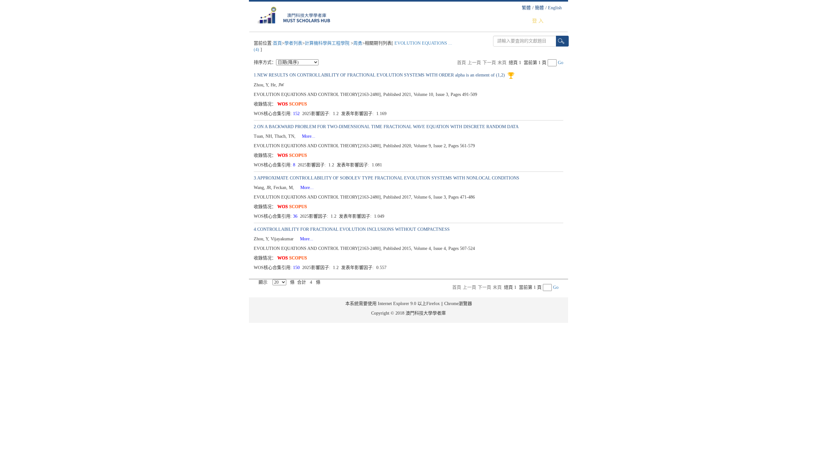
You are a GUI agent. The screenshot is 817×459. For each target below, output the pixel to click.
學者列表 (293, 43)
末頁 (502, 62)
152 (297, 113)
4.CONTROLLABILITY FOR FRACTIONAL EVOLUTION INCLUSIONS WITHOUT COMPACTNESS (352, 229)
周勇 (357, 43)
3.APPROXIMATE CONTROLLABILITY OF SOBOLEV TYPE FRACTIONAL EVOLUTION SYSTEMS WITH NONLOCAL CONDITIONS (386, 178)
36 (296, 216)
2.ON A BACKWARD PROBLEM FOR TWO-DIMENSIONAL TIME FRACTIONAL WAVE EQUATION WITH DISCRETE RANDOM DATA (386, 126)
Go (560, 62)
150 (297, 267)
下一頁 (489, 62)
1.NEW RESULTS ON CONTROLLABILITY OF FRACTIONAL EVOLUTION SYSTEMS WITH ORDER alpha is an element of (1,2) (380, 75)
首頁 (277, 43)
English (555, 7)
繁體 (526, 7)
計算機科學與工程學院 (328, 43)
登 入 (537, 21)
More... (306, 136)
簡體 (539, 7)
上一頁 (474, 62)
